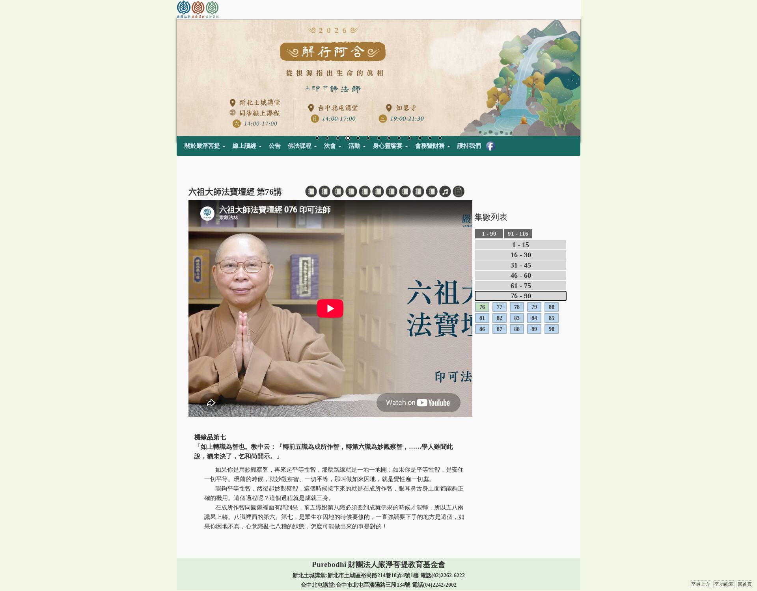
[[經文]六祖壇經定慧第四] (351, 191)
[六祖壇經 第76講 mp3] (445, 191)
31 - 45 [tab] (521, 265)
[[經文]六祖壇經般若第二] (324, 191)
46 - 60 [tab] (521, 275)
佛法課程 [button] (300, 146)
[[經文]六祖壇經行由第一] (311, 191)
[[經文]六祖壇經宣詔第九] (418, 191)
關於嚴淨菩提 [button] (203, 146)
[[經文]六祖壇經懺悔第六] (378, 191)
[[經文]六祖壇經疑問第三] (338, 191)
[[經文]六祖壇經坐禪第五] (365, 191)
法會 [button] (330, 146)
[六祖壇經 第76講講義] (458, 191)
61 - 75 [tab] (521, 286)
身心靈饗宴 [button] (388, 146)
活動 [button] (355, 146)
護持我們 (469, 146)
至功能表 (723, 584)
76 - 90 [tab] (521, 296)
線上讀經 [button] (245, 146)
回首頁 (745, 584)
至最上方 (700, 584)
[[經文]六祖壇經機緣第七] (391, 191)
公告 (275, 146)
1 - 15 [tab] (520, 245)
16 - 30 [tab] (521, 255)
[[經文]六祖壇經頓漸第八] (405, 191)
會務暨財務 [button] (430, 146)
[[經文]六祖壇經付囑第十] (432, 191)
